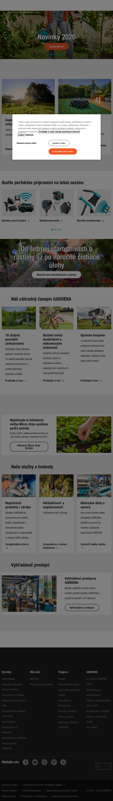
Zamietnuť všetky (59, 143)
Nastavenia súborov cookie (26, 142)
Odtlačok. (29, 134)
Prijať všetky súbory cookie (63, 151)
